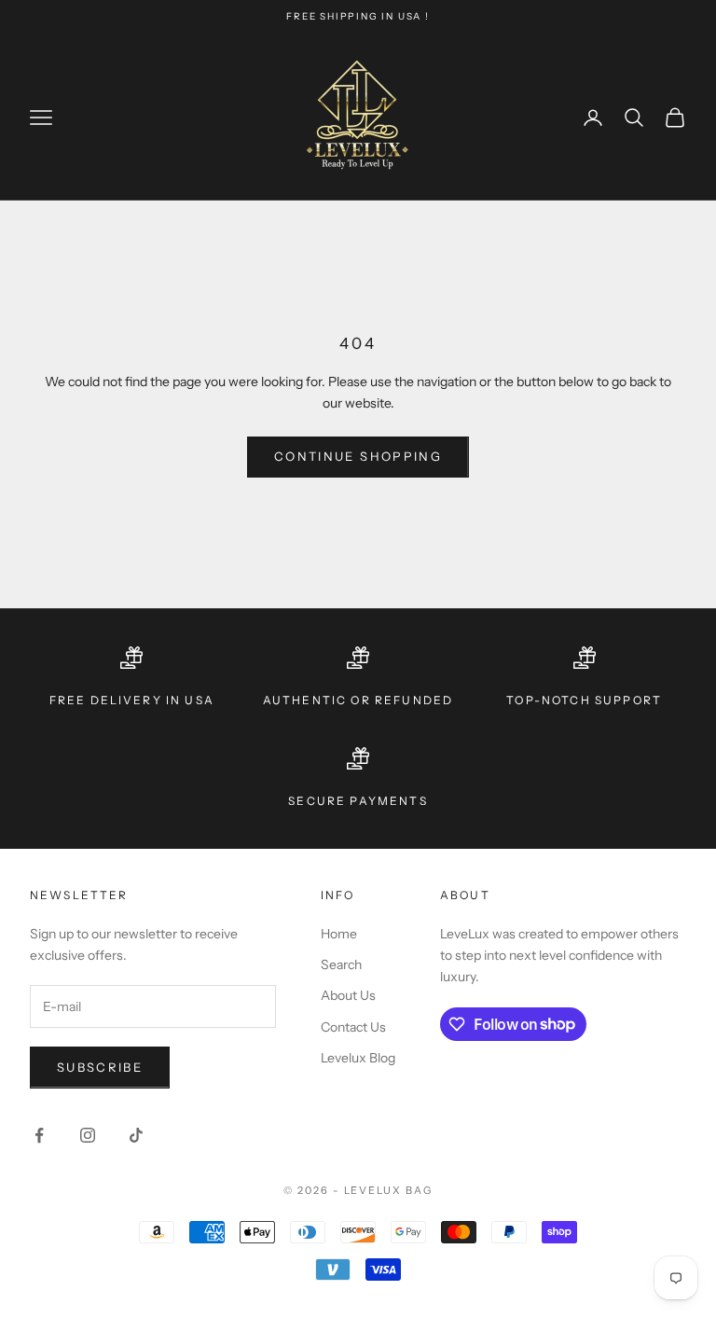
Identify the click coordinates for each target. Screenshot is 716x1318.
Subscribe (100, 1067)
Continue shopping (358, 456)
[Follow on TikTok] (136, 1135)
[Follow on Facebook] (39, 1135)
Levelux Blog (358, 1057)
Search (341, 964)
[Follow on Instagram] (87, 1135)
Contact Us (353, 1027)
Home (339, 933)
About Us (348, 995)
